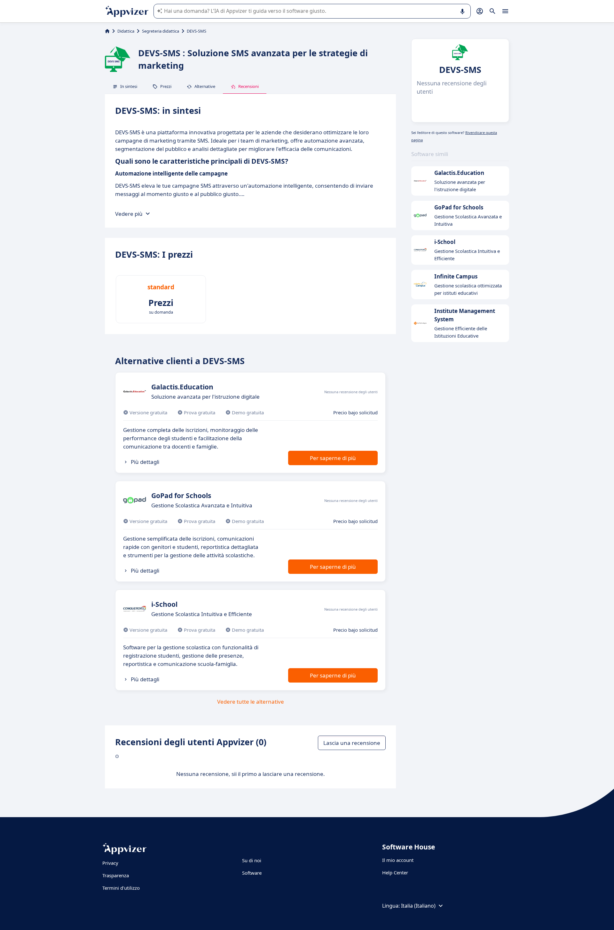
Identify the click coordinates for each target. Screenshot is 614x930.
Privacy (110, 863)
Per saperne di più (333, 458)
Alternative (204, 86)
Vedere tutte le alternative (250, 701)
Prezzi (165, 86)
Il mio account (397, 860)
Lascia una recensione (351, 742)
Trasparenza (115, 875)
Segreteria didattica (160, 31)
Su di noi (251, 860)
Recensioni (248, 86)
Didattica (125, 31)
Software (252, 873)
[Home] (107, 31)
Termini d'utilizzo (121, 888)
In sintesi (128, 86)
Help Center (395, 872)
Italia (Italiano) (418, 905)
